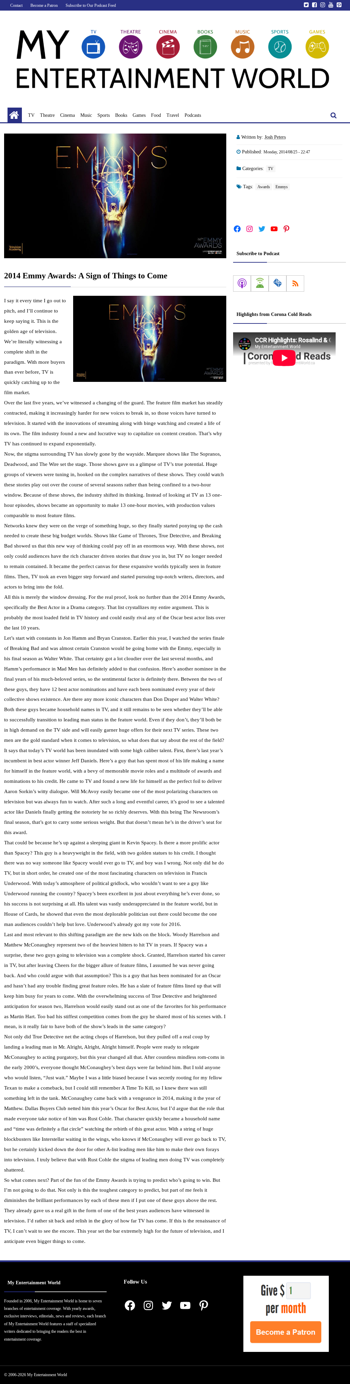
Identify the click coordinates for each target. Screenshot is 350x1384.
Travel (172, 115)
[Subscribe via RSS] (295, 283)
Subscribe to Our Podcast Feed (91, 5)
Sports (103, 115)
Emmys (281, 186)
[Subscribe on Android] (260, 283)
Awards (263, 186)
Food (156, 115)
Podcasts (193, 115)
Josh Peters (275, 137)
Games (139, 115)
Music (86, 115)
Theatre (47, 115)
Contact (16, 5)
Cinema (67, 115)
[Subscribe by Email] (277, 283)
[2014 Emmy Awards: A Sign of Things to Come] (115, 196)
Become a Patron (44, 5)
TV (31, 115)
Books (121, 115)
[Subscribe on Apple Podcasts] (242, 283)
